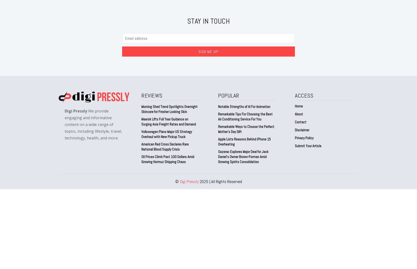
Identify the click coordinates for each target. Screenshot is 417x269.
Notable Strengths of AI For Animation (244, 106)
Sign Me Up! (209, 51)
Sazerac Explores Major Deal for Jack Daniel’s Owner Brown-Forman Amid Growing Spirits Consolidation (243, 156)
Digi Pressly (189, 181)
